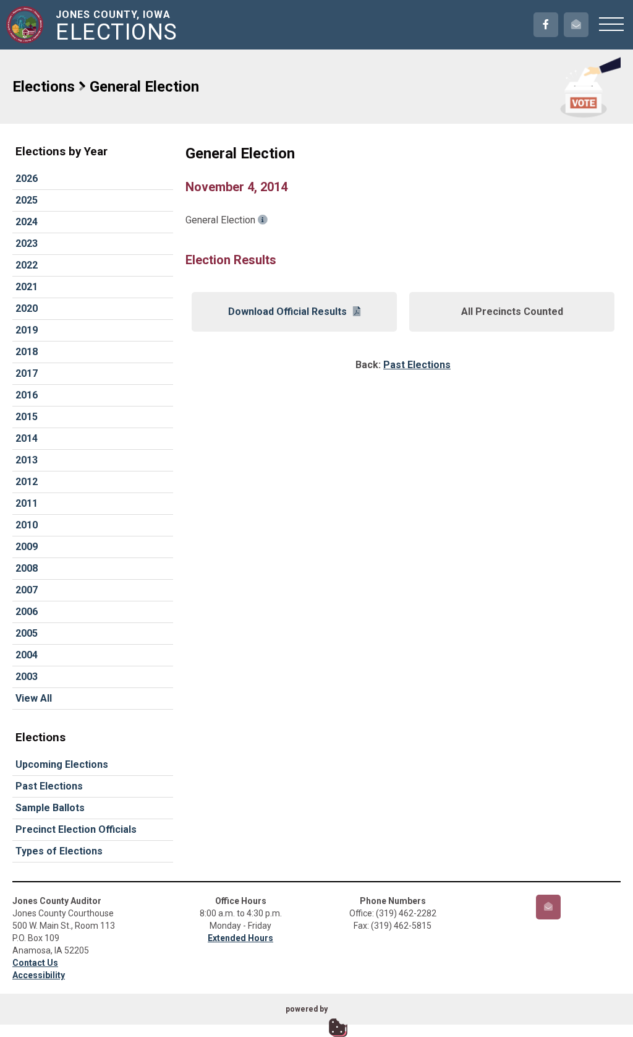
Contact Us (35, 963)
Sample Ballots (50, 808)
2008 (26, 568)
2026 (26, 178)
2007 (26, 590)
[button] (611, 23)
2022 (26, 265)
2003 (26, 676)
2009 (26, 547)
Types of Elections (59, 851)
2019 (26, 330)
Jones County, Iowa (117, 26)
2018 (26, 352)
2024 (26, 222)
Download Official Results (287, 311)
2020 (26, 308)
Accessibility (38, 975)
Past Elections (49, 786)
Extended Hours (240, 938)
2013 (26, 460)
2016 (26, 395)
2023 (26, 243)
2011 (26, 503)
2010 (26, 525)
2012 (26, 482)
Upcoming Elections (61, 764)
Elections (43, 86)
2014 (26, 438)
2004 (26, 655)
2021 (26, 287)
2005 (26, 633)
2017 (26, 373)
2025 (26, 200)
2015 (26, 417)
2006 (26, 611)
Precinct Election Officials (76, 829)
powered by (307, 1009)
